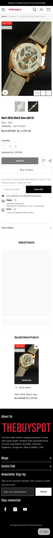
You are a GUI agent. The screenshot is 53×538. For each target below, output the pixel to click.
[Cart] (48, 9)
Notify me (26, 380)
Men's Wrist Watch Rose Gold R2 (26, 394)
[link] (43, 160)
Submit (43, 491)
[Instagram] (15, 509)
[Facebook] (5, 509)
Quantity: (5, 140)
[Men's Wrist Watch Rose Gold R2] (26, 360)
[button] (43, 93)
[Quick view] (36, 346)
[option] (26, 58)
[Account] (41, 10)
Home (3, 16)
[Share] (49, 160)
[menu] (3, 9)
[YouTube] (25, 509)
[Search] (34, 9)
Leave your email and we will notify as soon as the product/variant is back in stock (25, 181)
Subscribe (38, 189)
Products (13, 16)
